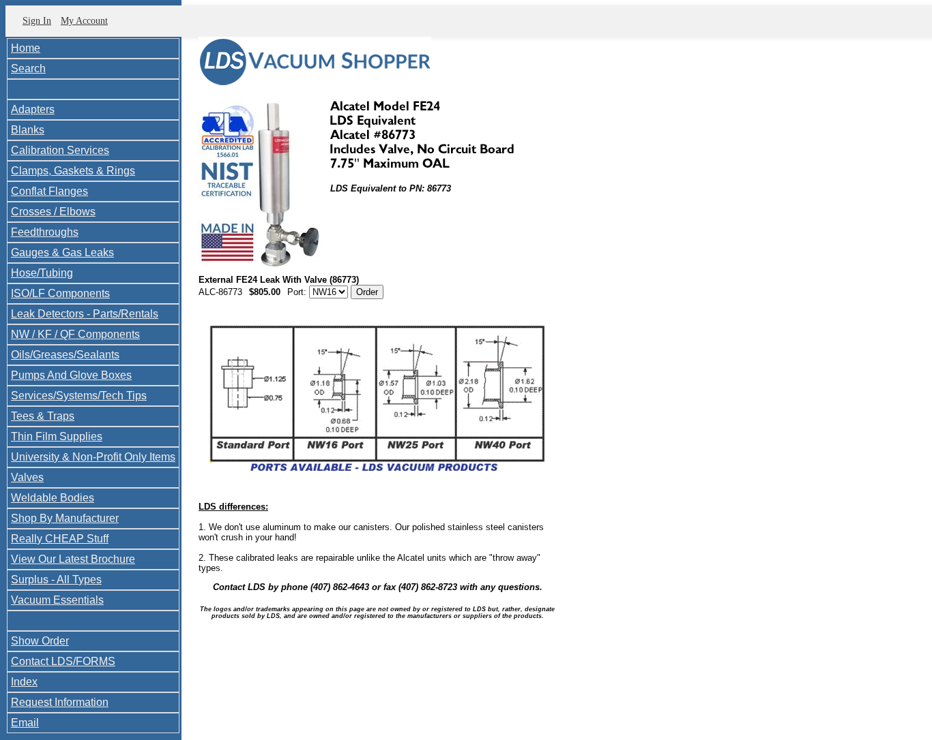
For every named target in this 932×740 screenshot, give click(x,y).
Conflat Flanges (49, 191)
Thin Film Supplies (56, 436)
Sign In (37, 21)
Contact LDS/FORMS (63, 661)
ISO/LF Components (60, 293)
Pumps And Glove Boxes (71, 375)
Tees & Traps (42, 416)
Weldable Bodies (52, 498)
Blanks (27, 130)
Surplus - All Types (56, 579)
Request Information (59, 702)
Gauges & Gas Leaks (62, 252)
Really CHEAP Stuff (59, 538)
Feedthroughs (44, 232)
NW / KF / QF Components (75, 334)
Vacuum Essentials (57, 600)
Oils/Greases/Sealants (65, 354)
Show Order (40, 641)
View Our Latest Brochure (73, 559)
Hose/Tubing (42, 273)
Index (24, 682)
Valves (27, 477)
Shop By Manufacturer (65, 518)
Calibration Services (60, 150)
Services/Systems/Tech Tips (79, 395)
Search (28, 68)
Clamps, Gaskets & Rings (73, 170)
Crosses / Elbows (53, 211)
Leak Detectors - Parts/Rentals (84, 314)
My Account (84, 21)
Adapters (33, 109)
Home (25, 48)
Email (25, 722)
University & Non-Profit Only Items (93, 457)
